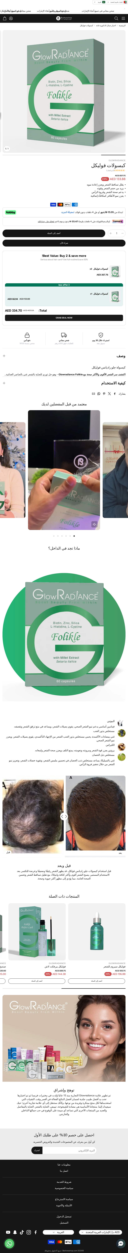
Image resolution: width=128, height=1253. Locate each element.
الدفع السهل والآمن (74, 11)
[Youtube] (8, 1232)
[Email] (93, 393)
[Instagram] (29, 1232)
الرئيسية (122, 25)
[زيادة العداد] (110, 233)
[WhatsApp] (98, 393)
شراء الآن (64, 243)
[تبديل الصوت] (94, 524)
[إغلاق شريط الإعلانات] (3, 10)
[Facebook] (114, 393)
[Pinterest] (104, 393)
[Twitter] (109, 393)
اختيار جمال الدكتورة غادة (106, 25)
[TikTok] (22, 1232)
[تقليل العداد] (122, 233)
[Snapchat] (15, 1232)
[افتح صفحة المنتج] (97, 931)
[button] (123, 18)
